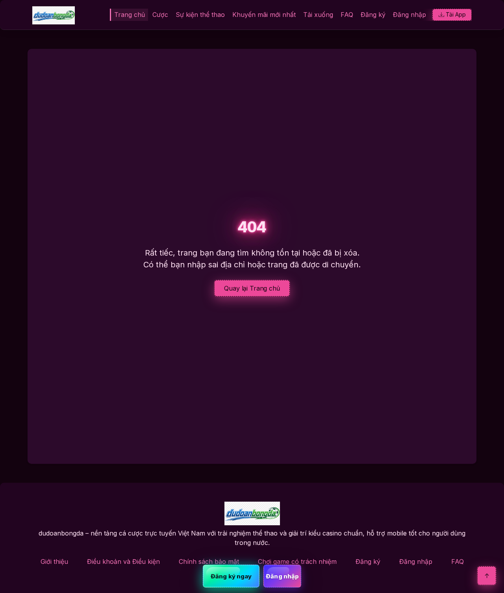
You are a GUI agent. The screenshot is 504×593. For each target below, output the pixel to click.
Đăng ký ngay (231, 576)
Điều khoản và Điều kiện (123, 561)
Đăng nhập (409, 15)
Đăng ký (373, 15)
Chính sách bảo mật (209, 561)
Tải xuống (318, 15)
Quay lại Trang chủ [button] (252, 288)
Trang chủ (129, 15)
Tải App (456, 14)
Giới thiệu (54, 561)
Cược (160, 15)
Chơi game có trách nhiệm (297, 561)
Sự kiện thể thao (200, 15)
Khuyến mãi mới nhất (264, 15)
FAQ (347, 15)
